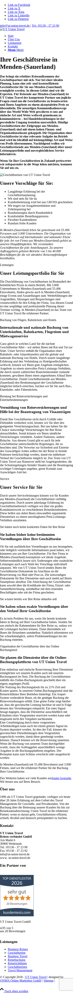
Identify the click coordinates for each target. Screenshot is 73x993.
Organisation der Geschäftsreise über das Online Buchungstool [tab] (29, 648)
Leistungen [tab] (7, 265)
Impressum (6, 984)
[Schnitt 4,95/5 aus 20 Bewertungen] (17, 915)
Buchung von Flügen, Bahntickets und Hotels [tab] (28, 320)
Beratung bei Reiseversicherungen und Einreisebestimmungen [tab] (23, 398)
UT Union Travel (36, 977)
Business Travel (17, 956)
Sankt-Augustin (61, 778)
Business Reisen (18, 949)
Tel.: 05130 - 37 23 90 (45, 25)
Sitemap (49, 980)
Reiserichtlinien (17, 963)
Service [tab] (4, 479)
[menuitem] (40, 36)
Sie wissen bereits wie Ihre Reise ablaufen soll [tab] (28, 599)
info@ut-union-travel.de (15, 25)
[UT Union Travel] (12, 29)
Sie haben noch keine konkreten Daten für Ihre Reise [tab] (32, 527)
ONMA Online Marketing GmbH (20, 980)
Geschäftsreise (17, 952)
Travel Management (20, 970)
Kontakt (21, 984)
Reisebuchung (16, 959)
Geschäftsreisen (17, 966)
